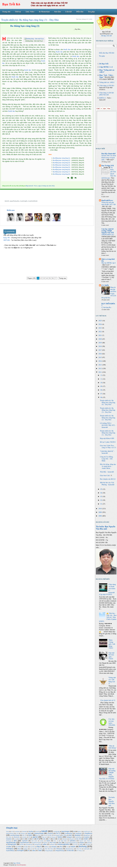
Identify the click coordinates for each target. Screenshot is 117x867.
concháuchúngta (14, 835)
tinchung (83, 846)
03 (101, 496)
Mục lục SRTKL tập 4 (108, 263)
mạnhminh (25, 840)
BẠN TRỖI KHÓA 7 (108, 304)
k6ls (44, 839)
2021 (100, 335)
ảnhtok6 (24, 831)
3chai (7, 831)
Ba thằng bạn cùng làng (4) (61, 165)
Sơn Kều (75, 844)
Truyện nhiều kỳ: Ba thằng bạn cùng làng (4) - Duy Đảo (107, 402)
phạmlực (81, 842)
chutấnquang (68, 833)
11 (101, 379)
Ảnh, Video (29, 11)
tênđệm (26, 846)
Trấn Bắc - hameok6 (107, 472)
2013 (100, 365)
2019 (100, 343)
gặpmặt (35, 837)
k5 (33, 839)
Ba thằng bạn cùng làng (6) (61, 169)
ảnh (12, 831)
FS (29, 837)
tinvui (19, 848)
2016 (100, 354)
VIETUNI (6, 240)
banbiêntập (56, 831)
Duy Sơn (38, 835)
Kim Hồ (78, 839)
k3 (23, 839)
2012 (100, 368)
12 (101, 375)
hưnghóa (86, 837)
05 (101, 489)
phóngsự (89, 842)
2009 (100, 512)
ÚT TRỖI (105, 285)
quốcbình (52, 844)
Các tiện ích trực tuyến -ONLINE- (112, 722)
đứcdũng (24, 837)
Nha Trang (53, 842)
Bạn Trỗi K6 (11, 4)
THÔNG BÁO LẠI (107, 234)
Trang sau (62, 278)
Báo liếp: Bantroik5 (108, 153)
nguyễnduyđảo (14, 201)
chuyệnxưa (88, 833)
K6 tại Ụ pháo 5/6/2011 (108, 442)
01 (101, 504)
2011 (100, 372)
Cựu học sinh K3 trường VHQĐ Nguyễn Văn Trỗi (107, 231)
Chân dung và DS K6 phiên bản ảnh (106, 94)
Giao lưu (44, 837)
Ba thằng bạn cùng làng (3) (24, 25)
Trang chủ (6, 11)
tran (31, 848)
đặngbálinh (78, 835)
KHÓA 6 (102, 98)
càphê (29, 833)
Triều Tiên (78, 848)
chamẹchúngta (39, 833)
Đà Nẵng (64, 835)
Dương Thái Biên (48, 835)
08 (101, 390)
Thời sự (18, 11)
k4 (28, 839)
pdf (65, 842)
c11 (17, 833)
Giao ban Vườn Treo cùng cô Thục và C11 (108, 446)
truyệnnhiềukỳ (32, 201)
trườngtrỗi (20, 850)
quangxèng (37, 844)
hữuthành (8, 839)
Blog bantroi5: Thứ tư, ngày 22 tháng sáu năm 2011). (40, 185)
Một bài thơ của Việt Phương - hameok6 (107, 483)
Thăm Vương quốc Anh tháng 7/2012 (112, 644)
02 (101, 500)
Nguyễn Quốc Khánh (84, 840)
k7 (49, 839)
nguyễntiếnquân (24, 842)
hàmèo (60, 837)
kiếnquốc (71, 839)
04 (101, 493)
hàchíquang (52, 837)
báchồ (37, 831)
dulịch (30, 835)
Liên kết (68, 11)
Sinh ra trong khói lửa (108, 260)
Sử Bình (88, 844)
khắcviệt (64, 839)
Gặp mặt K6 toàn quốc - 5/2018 (111, 656)
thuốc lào (27, 70)
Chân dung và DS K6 (106, 85)
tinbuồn (72, 846)
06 (101, 397)
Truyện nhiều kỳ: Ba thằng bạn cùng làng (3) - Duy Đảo (107, 410)
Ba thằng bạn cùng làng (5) (61, 167)
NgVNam (45, 842)
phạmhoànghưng (72, 842)
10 (101, 382)
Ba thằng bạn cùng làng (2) (61, 160)
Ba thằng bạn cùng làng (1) (61, 158)
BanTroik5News (107, 200)
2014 (100, 361)
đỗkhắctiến (16, 837)
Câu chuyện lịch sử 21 (107, 700)
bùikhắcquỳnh (87, 831)
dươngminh (57, 835)
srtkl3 (80, 844)
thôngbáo (54, 846)
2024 (100, 324)
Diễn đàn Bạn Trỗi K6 (106, 53)
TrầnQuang (59, 848)
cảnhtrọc (22, 833)
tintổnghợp (9, 849)
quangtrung (29, 844)
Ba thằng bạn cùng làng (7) (61, 172)
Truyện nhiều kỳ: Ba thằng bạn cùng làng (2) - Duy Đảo (107, 417)
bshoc (79, 831)
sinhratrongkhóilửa (63, 844)
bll (74, 831)
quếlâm (45, 844)
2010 (100, 508)
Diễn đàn (79, 11)
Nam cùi (56, 840)
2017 (100, 350)
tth (28, 850)
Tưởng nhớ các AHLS (106, 82)
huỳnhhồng (78, 837)
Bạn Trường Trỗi (107, 165)
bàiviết (7, 201)
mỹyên (48, 840)
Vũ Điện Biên (70, 850)
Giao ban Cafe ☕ (106, 475)
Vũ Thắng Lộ (80, 850)
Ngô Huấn (64, 840)
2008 (100, 516)
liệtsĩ (15, 841)
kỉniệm (86, 839)
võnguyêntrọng (59, 850)
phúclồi (22, 844)
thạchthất (32, 846)
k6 (38, 839)
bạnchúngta (65, 831)
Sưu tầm (57, 11)
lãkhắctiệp (8, 840)
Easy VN (6, 238)
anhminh (17, 831)
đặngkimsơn (87, 835)
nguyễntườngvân (36, 842)
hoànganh (69, 837)
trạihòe (25, 848)
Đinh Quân (8, 837)
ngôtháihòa (73, 840)
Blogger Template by (15, 865)
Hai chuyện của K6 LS (107, 479)
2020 (100, 339)
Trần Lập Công (38, 848)
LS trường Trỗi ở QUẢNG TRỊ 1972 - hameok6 (108, 425)
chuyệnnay (78, 833)
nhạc (60, 842)
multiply (42, 840)
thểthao (47, 846)
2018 (100, 346)
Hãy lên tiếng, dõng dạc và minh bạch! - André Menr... (108, 466)
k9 (58, 839)
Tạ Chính (18, 846)
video (40, 850)
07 (101, 394)
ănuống (31, 831)
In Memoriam (44, 11)
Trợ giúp (91, 11)
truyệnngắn (23, 201)
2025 (100, 320)
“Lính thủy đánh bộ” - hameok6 (107, 452)
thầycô (39, 846)
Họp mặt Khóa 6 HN (107, 438)
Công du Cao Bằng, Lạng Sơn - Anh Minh (106, 459)
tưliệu (33, 850)
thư (67, 846)
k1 (15, 839)
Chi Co (58, 833)
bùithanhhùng (10, 833)
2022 (100, 331)
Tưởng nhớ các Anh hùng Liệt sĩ (112, 680)
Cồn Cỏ (24, 835)
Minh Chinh (34, 840)
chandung (50, 833)
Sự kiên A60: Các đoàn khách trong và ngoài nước (108, 157)
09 (101, 386)
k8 (54, 839)
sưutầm (8, 846)
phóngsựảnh (12, 844)
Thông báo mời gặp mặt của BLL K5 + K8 (108, 203)
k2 (19, 839)
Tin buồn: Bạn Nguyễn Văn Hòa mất (105, 527)
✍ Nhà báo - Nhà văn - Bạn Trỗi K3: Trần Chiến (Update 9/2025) (107, 617)
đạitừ (70, 835)
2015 (100, 357)
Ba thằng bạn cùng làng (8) (61, 174)
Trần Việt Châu (49, 848)
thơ (61, 846)
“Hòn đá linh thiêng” (112, 747)
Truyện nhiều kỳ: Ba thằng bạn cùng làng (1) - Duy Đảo (107, 433)
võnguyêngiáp (49, 850)
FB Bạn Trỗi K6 (106, 35)
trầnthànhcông (69, 848)
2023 (100, 328)
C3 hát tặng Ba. (106, 307)
